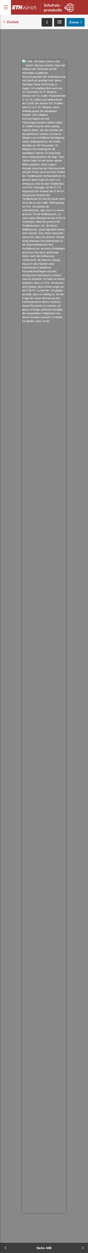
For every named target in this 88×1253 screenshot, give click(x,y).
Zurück (13, 22)
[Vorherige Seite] (5, 1248)
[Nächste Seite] (82, 1248)
